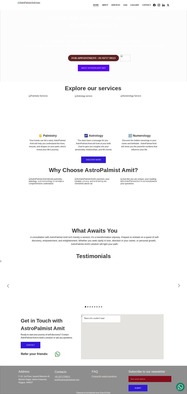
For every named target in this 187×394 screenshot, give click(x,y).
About (105, 5)
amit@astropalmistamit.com (66, 380)
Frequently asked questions (104, 376)
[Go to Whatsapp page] (57, 354)
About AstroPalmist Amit (93, 68)
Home (96, 5)
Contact (146, 5)
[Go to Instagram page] (160, 5)
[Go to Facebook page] (155, 5)
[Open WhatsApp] (180, 387)
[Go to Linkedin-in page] (164, 5)
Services (115, 5)
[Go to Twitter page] (168, 5)
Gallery (134, 5)
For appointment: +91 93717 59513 (93, 58)
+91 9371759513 (62, 377)
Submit (138, 388)
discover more (93, 160)
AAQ (125, 5)
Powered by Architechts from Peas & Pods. (93, 392)
